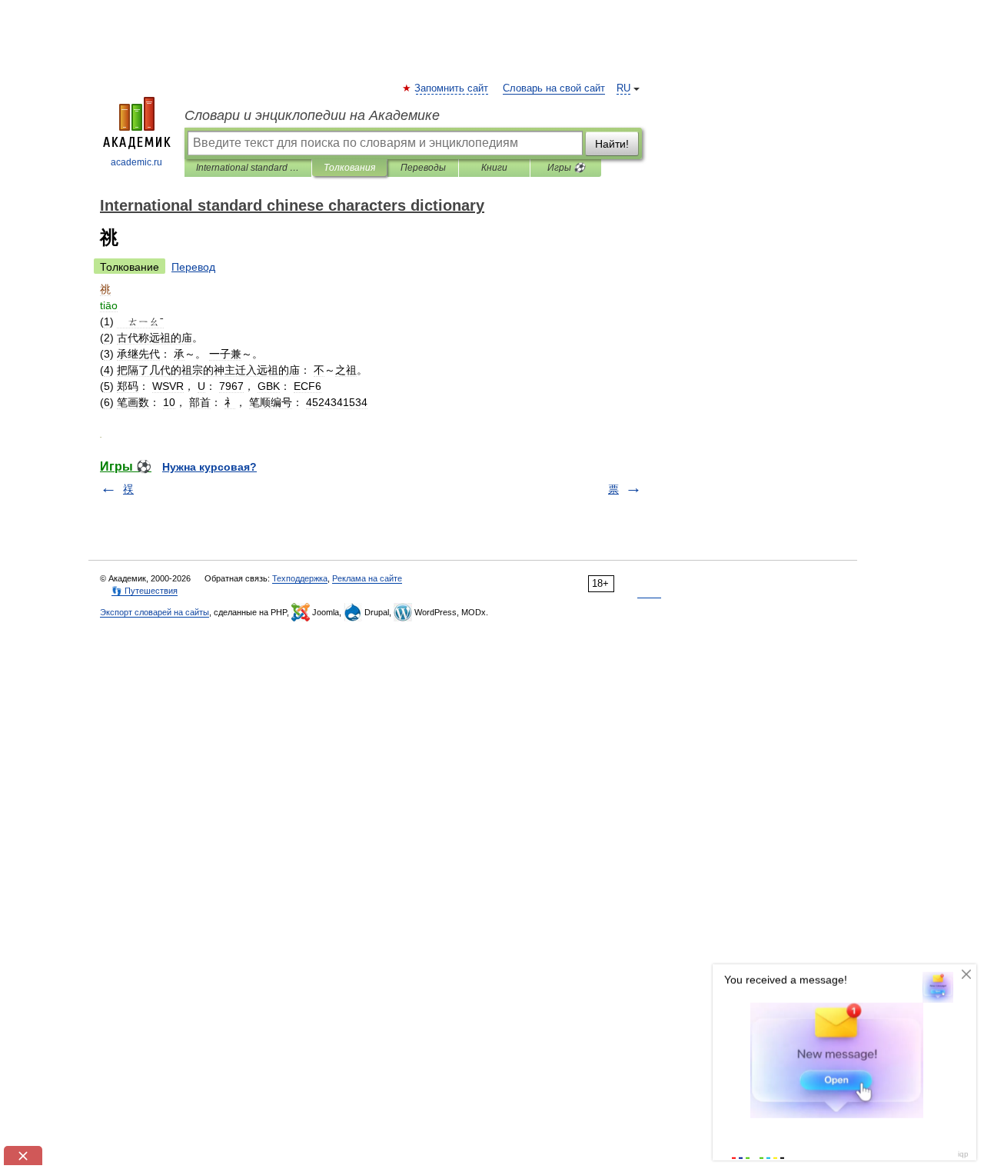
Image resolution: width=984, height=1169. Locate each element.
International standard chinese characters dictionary (248, 167)
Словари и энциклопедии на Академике (312, 115)
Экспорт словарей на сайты (154, 612)
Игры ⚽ (566, 167)
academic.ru (136, 162)
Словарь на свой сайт (554, 88)
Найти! (612, 144)
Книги (494, 167)
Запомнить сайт (452, 88)
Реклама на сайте (367, 578)
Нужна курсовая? (209, 467)
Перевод (193, 267)
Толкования (349, 167)
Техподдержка (299, 578)
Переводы (423, 167)
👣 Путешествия (144, 590)
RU (623, 88)
